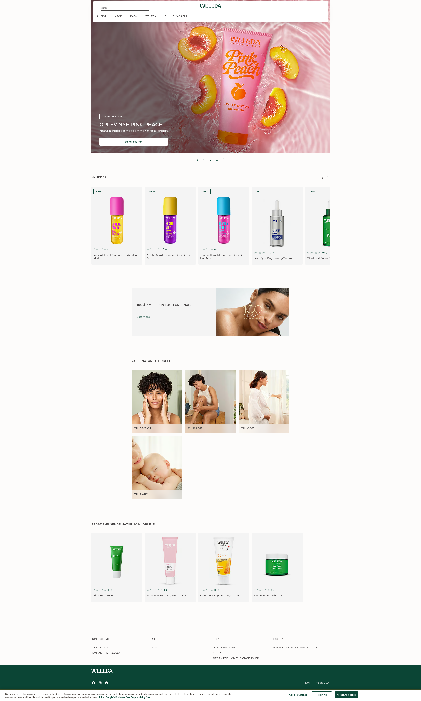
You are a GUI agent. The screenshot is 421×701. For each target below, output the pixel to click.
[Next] (223, 160)
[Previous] (197, 160)
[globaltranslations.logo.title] (210, 6)
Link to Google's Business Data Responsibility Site (124, 697)
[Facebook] (93, 683)
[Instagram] (100, 683)
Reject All (322, 695)
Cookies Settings (298, 695)
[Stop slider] (230, 160)
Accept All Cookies (346, 695)
